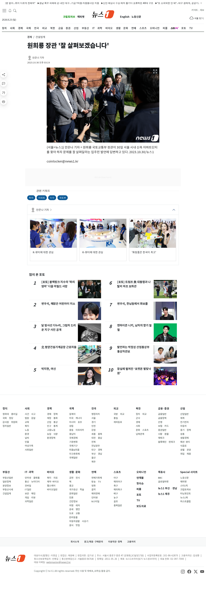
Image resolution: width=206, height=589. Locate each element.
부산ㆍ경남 (96, 453)
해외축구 (118, 489)
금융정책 (162, 418)
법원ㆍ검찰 (30, 418)
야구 (116, 477)
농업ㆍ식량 (52, 434)
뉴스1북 (184, 497)
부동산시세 (8, 489)
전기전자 (184, 422)
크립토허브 (69, 17)
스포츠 (117, 472)
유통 (182, 434)
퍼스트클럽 (185, 501)
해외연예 (95, 493)
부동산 (6, 472)
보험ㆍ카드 (163, 426)
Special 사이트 (189, 472)
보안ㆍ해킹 (30, 493)
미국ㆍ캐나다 (75, 418)
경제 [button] (29, 37)
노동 (27, 430)
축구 (116, 485)
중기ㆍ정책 (185, 430)
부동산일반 (8, 477)
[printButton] (3, 101)
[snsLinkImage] (183, 571)
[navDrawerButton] (4, 10)
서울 (93, 418)
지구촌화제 (74, 453)
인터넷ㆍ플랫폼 (32, 477)
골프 (116, 501)
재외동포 (118, 422)
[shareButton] (3, 74)
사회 (27, 408)
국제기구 (73, 445)
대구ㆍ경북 (96, 449)
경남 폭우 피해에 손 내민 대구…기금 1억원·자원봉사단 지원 (57, 3)
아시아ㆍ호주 (75, 422)
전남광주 (95, 445)
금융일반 (162, 414)
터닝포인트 (185, 493)
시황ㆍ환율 (163, 434)
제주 (93, 461)
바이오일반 (52, 489)
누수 (52, 197)
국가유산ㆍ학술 (76, 489)
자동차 (183, 426)
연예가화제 (96, 477)
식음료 (183, 445)
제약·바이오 (53, 481)
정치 (5, 408)
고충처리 (131, 541)
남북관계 (140, 434)
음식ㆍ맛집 (74, 525)
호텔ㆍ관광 (185, 449)
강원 (93, 430)
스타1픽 (184, 485)
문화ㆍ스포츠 (142, 430)
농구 (116, 497)
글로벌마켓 (163, 481)
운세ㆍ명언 (74, 509)
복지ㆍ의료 (52, 477)
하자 (31, 197)
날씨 (27, 437)
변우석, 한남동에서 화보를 (132, 304)
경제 (49, 408)
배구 (116, 493)
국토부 (62, 197)
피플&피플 (74, 449)
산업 (182, 408)
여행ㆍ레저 (74, 505)
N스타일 (95, 501)
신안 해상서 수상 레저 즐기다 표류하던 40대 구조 (116, 3)
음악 (93, 489)
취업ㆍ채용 (185, 453)
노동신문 (136, 17)
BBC (160, 477)
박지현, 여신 (48, 369)
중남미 (72, 434)
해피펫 (80, 17)
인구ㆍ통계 (52, 426)
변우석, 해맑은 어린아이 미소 (58, 304)
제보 (202, 10)
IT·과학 (29, 472)
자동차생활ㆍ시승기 (78, 521)
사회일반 (29, 449)
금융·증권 (163, 408)
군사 (138, 418)
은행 (160, 422)
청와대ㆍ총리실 (10, 414)
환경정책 (51, 437)
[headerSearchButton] (14, 10)
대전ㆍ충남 (96, 437)
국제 (71, 408)
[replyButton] (3, 83)
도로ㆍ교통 (74, 513)
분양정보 (7, 485)
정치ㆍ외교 (141, 414)
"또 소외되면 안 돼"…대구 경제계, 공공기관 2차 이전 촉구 (174, 3)
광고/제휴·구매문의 (93, 541)
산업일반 (184, 414)
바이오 (50, 472)
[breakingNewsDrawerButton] (10, 10)
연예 (93, 472)
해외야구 (118, 481)
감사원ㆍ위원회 (10, 422)
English (124, 17)
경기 (93, 422)
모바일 (28, 485)
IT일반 (28, 489)
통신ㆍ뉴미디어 (32, 481)
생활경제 (184, 437)
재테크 (161, 437)
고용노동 (51, 430)
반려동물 (73, 517)
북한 (138, 408)
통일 (116, 418)
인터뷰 (94, 497)
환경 (27, 434)
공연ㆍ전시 (74, 477)
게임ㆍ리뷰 (30, 497)
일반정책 (7, 481)
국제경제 (73, 437)
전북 (93, 442)
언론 (71, 497)
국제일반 (73, 457)
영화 (93, 485)
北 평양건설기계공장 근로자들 (58, 347)
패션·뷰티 (185, 442)
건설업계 (7, 493)
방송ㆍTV (96, 481)
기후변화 (73, 442)
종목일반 (118, 505)
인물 (27, 442)
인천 (93, 426)
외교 (116, 408)
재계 (182, 418)
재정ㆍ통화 (52, 418)
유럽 (71, 426)
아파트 (41, 197)
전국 (93, 408)
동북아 (72, 414)
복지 (27, 426)
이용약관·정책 (115, 541)
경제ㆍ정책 (52, 414)
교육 (27, 422)
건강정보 (73, 501)
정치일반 (7, 426)
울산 (93, 457)
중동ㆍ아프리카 (76, 430)
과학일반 (29, 501)
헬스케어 (51, 485)
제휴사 (161, 472)
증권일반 (162, 430)
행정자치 (95, 414)
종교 (71, 485)
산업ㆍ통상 (52, 422)
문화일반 (73, 493)
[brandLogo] (103, 14)
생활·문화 (74, 472)
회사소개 (75, 541)
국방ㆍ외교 (119, 414)
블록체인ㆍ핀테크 (166, 442)
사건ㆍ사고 (30, 414)
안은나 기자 (38, 57)
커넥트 (195, 10)
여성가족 (29, 445)
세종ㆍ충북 (96, 434)
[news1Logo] (15, 558)
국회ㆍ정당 (8, 418)
